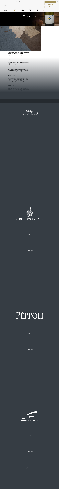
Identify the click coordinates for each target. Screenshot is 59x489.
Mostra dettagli (42, 10)
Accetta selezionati (50, 4)
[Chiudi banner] (57, 1)
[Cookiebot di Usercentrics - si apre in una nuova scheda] (5, 10)
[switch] (22, 10)
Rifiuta (50, 6)
